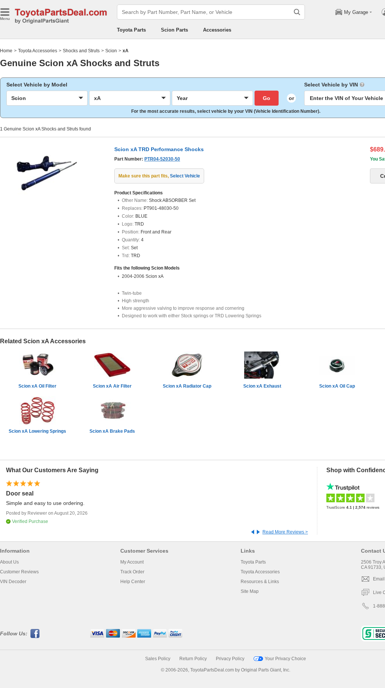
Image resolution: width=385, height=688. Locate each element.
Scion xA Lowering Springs (37, 431)
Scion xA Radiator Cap (187, 386)
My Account (132, 562)
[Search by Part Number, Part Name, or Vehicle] (297, 12)
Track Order (132, 571)
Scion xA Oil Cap (337, 386)
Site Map (250, 591)
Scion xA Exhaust (262, 386)
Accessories (217, 30)
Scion (111, 50)
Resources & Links (260, 581)
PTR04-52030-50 (162, 159)
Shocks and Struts (81, 50)
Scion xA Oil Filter (37, 386)
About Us (9, 562)
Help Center (132, 581)
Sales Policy (157, 658)
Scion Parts (174, 30)
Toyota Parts (131, 30)
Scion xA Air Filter (112, 386)
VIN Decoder (13, 581)
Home (6, 50)
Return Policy (193, 658)
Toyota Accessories (37, 50)
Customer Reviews (19, 571)
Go (266, 98)
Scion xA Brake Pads (112, 431)
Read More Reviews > (285, 532)
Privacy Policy (230, 658)
